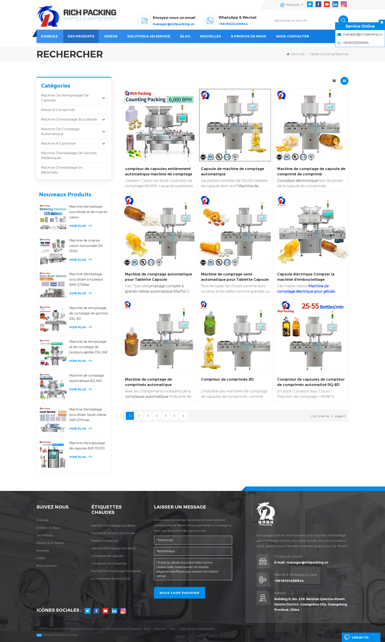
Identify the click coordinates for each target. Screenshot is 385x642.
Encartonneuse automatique (110, 578)
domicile (42, 520)
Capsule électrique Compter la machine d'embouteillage (305, 277)
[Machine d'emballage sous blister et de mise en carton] (53, 218)
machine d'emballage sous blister (113, 525)
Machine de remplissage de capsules (65, 97)
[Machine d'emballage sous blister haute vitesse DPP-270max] (53, 421)
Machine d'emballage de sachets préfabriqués (69, 155)
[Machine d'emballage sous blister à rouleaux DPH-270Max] (53, 285)
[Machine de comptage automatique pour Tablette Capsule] (159, 230)
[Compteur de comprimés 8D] (235, 335)
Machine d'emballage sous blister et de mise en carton (88, 212)
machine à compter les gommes (113, 533)
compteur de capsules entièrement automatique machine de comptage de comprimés (158, 172)
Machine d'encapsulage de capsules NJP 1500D (87, 445)
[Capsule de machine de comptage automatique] (235, 125)
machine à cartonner (58, 143)
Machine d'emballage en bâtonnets (62, 169)
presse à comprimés (104, 540)
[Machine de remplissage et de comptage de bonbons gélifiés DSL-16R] (53, 353)
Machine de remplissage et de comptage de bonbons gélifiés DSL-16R (88, 347)
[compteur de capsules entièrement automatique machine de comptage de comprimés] (159, 125)
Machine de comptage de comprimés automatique (148, 382)
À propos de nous (248, 36)
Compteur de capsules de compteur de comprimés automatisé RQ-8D (311, 382)
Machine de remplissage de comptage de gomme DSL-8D (88, 313)
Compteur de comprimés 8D (227, 379)
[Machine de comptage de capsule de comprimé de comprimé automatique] (311, 125)
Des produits (81, 36)
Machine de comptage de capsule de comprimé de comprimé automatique (311, 172)
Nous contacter (292, 36)
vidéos (110, 36)
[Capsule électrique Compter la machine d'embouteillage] (311, 230)
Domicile (49, 36)
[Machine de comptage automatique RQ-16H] (53, 387)
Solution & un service (148, 36)
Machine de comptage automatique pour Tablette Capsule (158, 277)
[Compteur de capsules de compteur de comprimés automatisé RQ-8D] (311, 335)
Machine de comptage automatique (60, 131)
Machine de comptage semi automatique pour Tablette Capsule (235, 277)
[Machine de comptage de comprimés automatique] (159, 335)
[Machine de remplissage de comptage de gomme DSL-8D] (53, 319)
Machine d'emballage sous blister (69, 119)
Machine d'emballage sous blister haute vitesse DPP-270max (87, 414)
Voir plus (77, 226)
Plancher (160, 628)
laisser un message (360, 638)
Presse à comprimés (58, 110)
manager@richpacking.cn (173, 24)
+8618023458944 (233, 24)
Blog (147, 628)
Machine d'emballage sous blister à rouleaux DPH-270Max (86, 279)
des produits (45, 535)
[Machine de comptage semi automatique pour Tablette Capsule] (235, 230)
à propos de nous (48, 527)
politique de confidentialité (197, 628)
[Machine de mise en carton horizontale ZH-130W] (53, 252)
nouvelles (210, 36)
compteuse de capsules (107, 556)
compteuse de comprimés (109, 563)
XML (173, 628)
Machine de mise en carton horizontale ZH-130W (86, 245)
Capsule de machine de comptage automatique (232, 171)
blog (185, 36)
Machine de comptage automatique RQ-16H (86, 378)
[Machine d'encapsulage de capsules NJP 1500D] (53, 454)
